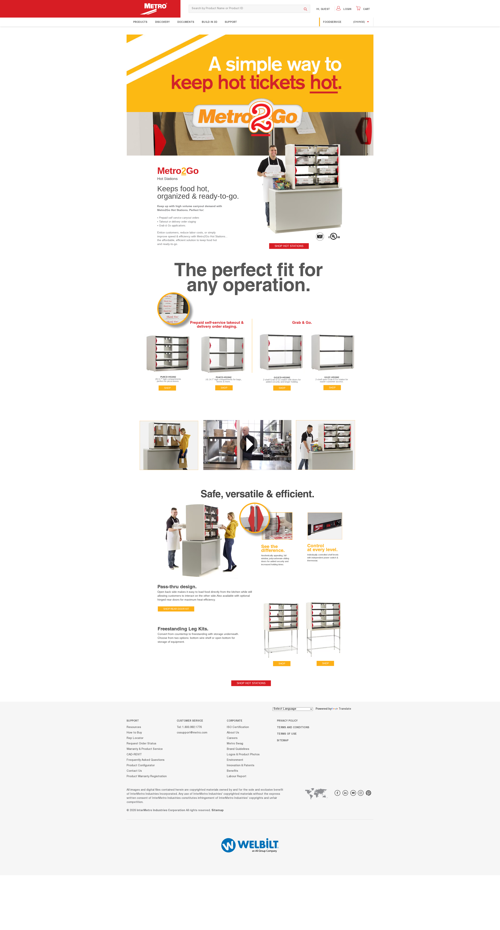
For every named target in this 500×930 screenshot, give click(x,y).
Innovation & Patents (240, 765)
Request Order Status (141, 743)
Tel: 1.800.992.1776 (189, 727)
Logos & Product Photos (243, 754)
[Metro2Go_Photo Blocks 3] (325, 445)
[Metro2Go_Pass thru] (200, 543)
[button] (248, 444)
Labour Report (236, 776)
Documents (185, 21)
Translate (345, 709)
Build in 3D (209, 21)
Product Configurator (141, 765)
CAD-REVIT (134, 754)
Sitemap (282, 740)
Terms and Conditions (293, 727)
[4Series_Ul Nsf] (328, 237)
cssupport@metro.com (192, 732)
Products (140, 21)
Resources (134, 727)
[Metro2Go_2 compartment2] (333, 351)
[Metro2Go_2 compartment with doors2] (281, 352)
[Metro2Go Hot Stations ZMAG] (250, 73)
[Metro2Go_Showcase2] (299, 182)
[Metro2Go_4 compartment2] (223, 354)
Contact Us (134, 771)
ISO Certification (238, 727)
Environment (235, 760)
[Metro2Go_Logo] (248, 118)
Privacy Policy (287, 720)
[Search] (305, 9)
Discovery (162, 21)
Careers (232, 738)
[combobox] (245, 9)
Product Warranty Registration (147, 776)
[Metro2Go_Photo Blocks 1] (169, 445)
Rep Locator (135, 738)
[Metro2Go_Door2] (277, 526)
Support (231, 21)
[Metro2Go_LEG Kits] (303, 629)
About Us (233, 732)
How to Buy (134, 732)
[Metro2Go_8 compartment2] (168, 353)
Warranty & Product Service (145, 749)
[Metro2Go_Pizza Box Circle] (176, 311)
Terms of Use (287, 733)
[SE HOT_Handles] (257, 520)
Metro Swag (235, 743)
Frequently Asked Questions (145, 760)
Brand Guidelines (238, 749)
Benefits (232, 771)
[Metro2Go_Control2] (325, 526)
